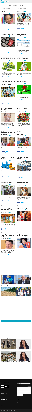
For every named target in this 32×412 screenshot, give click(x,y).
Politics (23, 57)
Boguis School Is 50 (6, 182)
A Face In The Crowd (4, 8)
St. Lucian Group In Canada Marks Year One (23, 207)
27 (27, 393)
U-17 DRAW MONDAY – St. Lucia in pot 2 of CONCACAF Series (8, 83)
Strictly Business (24, 8)
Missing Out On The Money (8, 58)
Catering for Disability (7, 34)
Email (2, 316)
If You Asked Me (3, 57)
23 (19, 393)
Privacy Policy (2, 405)
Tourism (19, 131)
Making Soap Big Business (24, 10)
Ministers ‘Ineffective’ (22, 58)
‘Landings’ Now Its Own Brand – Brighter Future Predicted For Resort (7, 235)
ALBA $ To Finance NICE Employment (7, 157)
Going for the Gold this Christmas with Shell (23, 234)
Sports (2, 80)
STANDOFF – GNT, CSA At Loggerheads (8, 133)
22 (17, 393)
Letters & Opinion (8, 57)
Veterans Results (21, 81)
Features (8, 8)
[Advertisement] (16, 265)
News (2, 131)
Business (18, 8)
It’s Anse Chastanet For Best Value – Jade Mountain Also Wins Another (7, 209)
